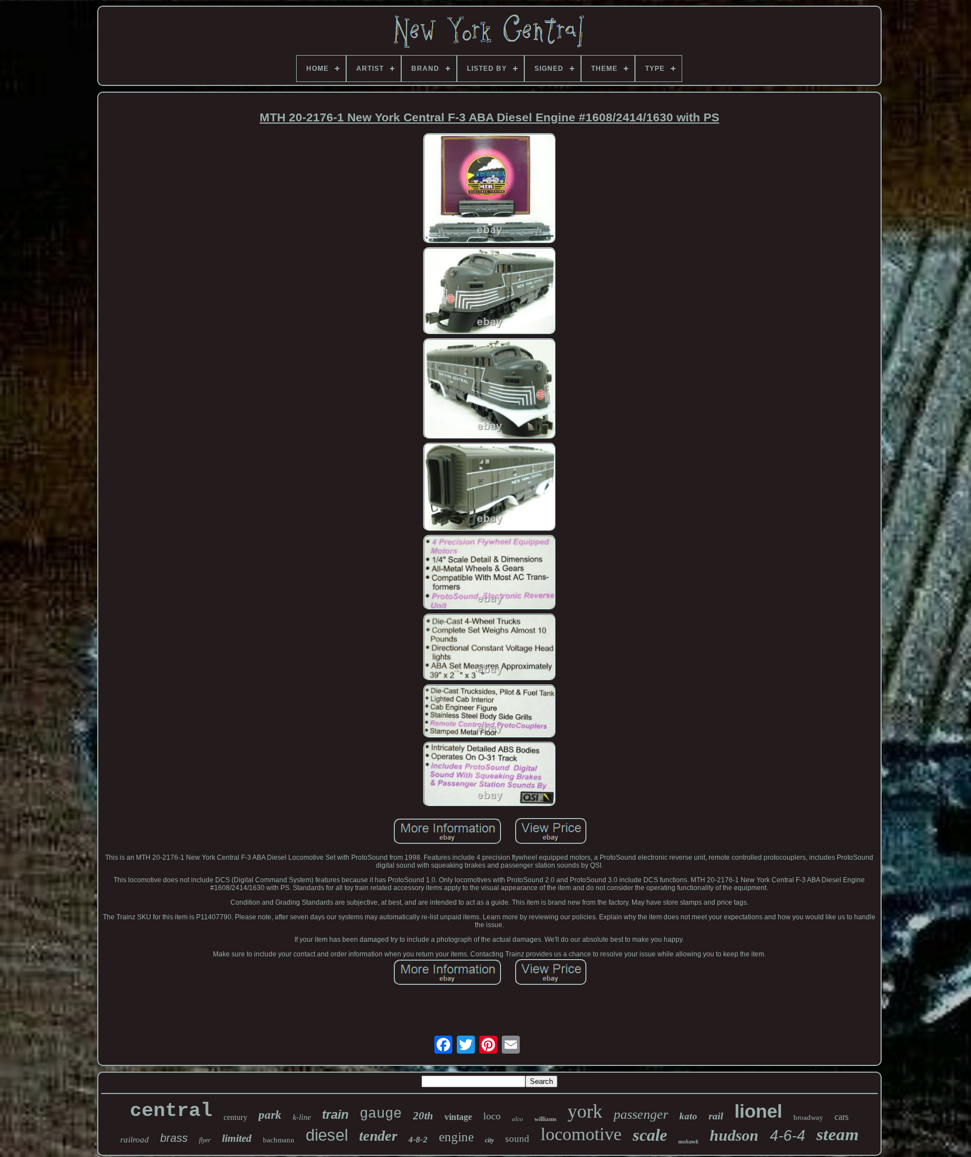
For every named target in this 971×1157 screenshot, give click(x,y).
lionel (758, 1111)
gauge (381, 1114)
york (585, 1111)
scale (650, 1135)
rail (716, 1116)
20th (423, 1116)
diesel (327, 1135)
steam (837, 1134)
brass (174, 1138)
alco (517, 1118)
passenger (641, 1114)
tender (378, 1136)
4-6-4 (787, 1135)
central (171, 1111)
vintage (458, 1117)
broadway (808, 1117)
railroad (134, 1139)
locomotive (581, 1134)
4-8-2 (418, 1139)
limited (237, 1138)
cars (841, 1117)
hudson (734, 1135)
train (335, 1115)
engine (456, 1137)
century (235, 1117)
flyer (205, 1140)
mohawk (688, 1141)
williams (545, 1118)
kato (688, 1116)
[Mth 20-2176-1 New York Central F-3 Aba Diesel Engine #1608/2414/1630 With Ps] (489, 189)
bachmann (278, 1140)
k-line (302, 1117)
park (270, 1115)
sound (517, 1138)
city (489, 1140)
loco (492, 1116)
